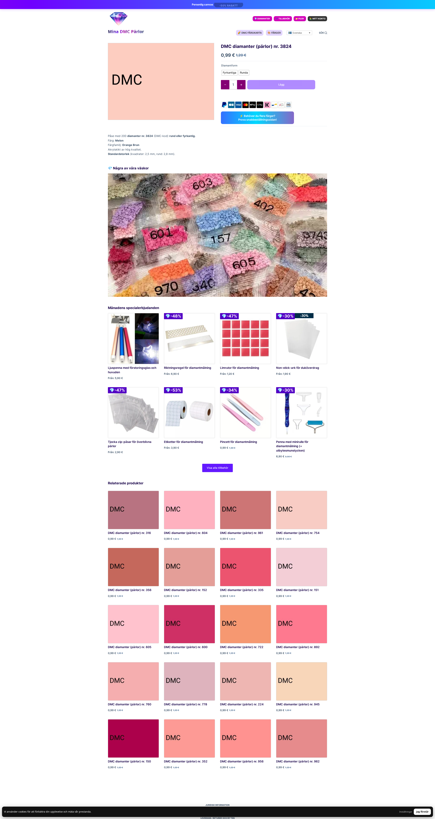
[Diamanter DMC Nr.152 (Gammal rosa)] (189, 567)
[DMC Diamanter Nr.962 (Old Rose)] (301, 738)
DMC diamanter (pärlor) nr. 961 (241, 533)
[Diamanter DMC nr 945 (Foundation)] (301, 681)
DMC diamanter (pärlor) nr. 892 (298, 647)
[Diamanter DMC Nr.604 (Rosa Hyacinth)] (189, 510)
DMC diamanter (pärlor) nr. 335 (242, 590)
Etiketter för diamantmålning (183, 442)
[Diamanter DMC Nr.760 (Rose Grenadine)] (133, 681)
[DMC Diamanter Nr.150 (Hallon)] (133, 738)
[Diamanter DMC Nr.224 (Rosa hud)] (245, 681)
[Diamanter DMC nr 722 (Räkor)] (245, 624)
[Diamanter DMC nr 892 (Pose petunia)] (301, 624)
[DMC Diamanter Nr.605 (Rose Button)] (133, 624)
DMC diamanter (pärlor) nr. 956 (242, 761)
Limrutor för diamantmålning (239, 367)
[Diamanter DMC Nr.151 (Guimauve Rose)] (301, 567)
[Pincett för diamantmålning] (245, 412)
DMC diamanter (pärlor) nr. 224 (242, 704)
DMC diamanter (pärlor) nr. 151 (297, 590)
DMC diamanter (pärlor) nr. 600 (185, 647)
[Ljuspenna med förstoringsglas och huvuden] (133, 338)
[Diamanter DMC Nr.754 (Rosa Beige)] (301, 510)
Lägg (281, 84)
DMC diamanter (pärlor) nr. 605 (129, 647)
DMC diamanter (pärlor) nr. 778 (185, 704)
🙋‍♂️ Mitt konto (317, 18)
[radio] (229, 72)
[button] (299, 33)
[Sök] (323, 33)
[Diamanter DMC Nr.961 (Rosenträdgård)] (245, 510)
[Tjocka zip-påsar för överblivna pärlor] (133, 412)
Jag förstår (422, 811)
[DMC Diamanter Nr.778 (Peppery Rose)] (189, 681)
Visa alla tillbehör (217, 467)
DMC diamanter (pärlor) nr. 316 (129, 533)
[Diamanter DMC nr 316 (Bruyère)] (133, 510)
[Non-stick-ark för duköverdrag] (301, 338)
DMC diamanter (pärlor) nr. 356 (129, 590)
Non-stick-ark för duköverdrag (297, 367)
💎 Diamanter (262, 18)
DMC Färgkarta (250, 32)
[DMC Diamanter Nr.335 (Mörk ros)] (245, 567)
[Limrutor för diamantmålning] (245, 338)
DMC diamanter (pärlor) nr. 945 (298, 704)
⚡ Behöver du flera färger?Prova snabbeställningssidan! (257, 117)
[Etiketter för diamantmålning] (189, 412)
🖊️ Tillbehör (282, 18)
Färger (274, 32)
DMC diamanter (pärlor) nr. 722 (241, 647)
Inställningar (405, 811)
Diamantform (229, 65)
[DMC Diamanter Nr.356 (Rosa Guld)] (133, 567)
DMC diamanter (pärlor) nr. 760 (129, 704)
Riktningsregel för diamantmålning (187, 367)
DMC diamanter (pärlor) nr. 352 (185, 761)
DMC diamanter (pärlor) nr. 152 (185, 590)
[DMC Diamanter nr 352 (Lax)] (189, 738)
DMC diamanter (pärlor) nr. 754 (297, 533)
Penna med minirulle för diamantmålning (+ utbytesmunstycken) (292, 446)
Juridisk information (217, 805)
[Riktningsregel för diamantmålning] (189, 338)
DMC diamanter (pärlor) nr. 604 (185, 533)
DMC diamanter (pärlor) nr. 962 (298, 761)
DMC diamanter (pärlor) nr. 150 (129, 761)
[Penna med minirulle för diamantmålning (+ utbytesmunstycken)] (301, 412)
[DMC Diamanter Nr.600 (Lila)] (189, 624)
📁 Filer (299, 18)
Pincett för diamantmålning (238, 442)
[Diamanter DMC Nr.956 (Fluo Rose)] (245, 738)
